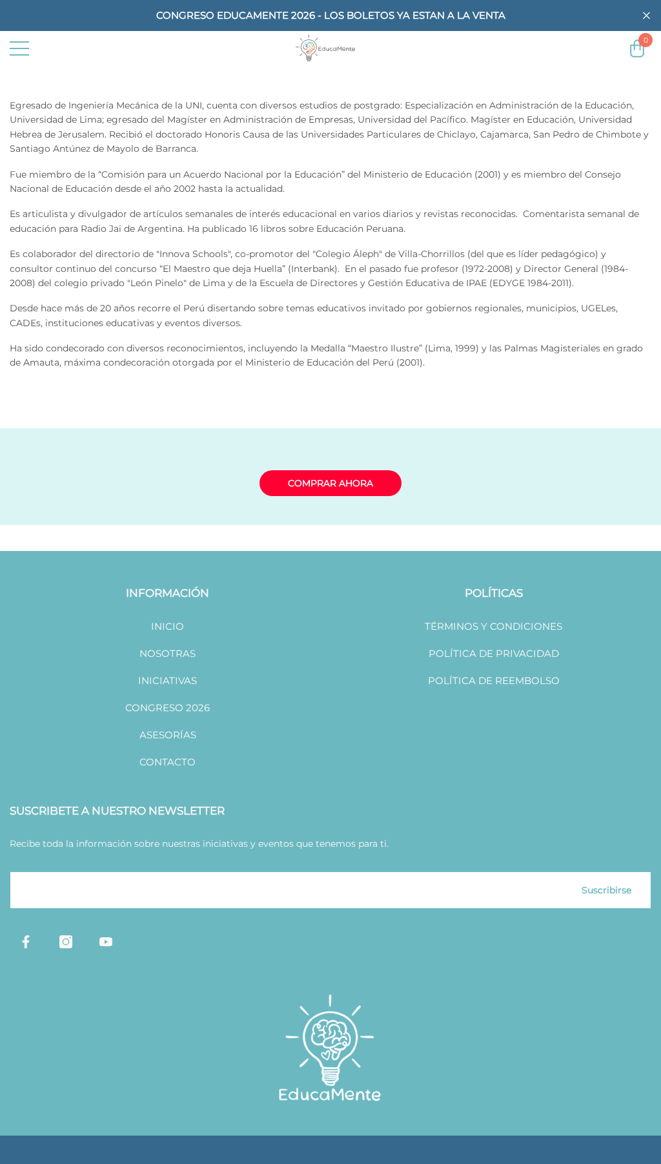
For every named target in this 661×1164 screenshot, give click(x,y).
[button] (646, 16)
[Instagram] (66, 942)
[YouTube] (106, 942)
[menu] (19, 48)
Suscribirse (606, 890)
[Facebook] (26, 942)
